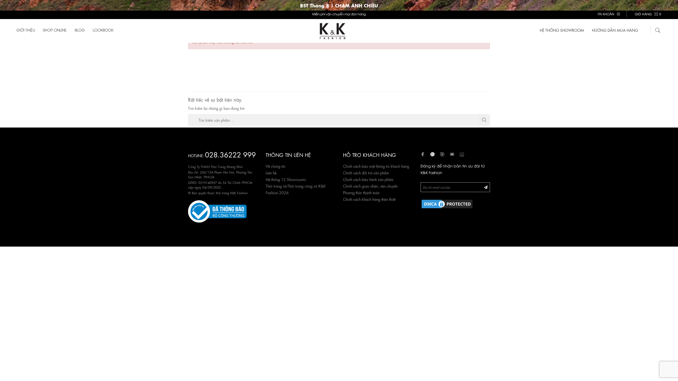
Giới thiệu (25, 29)
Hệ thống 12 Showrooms (286, 179)
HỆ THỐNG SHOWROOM (562, 30)
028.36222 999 (230, 154)
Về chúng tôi (276, 166)
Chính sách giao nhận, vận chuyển (370, 185)
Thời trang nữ (276, 185)
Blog (80, 29)
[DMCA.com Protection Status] (447, 203)
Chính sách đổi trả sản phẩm (366, 172)
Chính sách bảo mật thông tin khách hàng (376, 166)
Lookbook (103, 29)
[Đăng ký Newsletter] (485, 187)
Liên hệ (271, 172)
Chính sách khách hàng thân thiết (369, 199)
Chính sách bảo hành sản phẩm (368, 179)
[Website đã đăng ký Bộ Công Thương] (217, 210)
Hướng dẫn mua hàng (615, 30)
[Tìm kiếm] (658, 29)
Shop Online (55, 29)
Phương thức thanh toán (361, 192)
